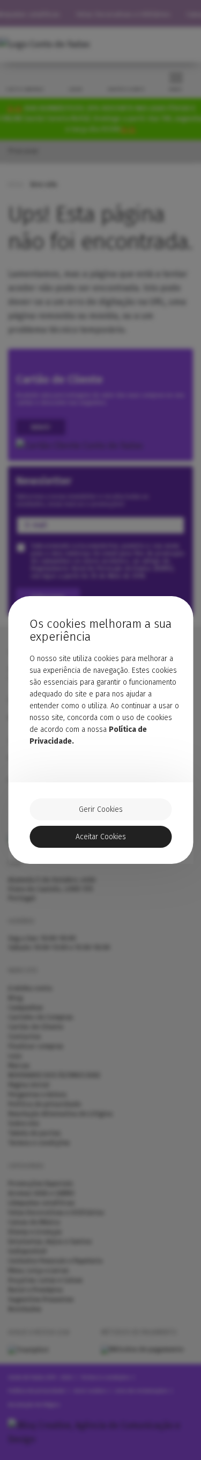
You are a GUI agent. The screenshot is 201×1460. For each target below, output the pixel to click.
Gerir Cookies (101, 809)
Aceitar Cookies (101, 836)
